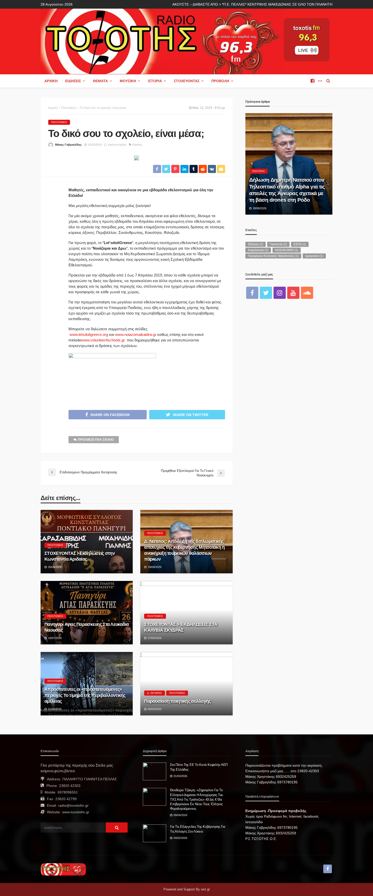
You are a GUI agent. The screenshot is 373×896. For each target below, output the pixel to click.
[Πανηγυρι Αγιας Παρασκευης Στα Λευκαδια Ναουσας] (87, 612)
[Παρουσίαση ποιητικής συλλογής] (186, 683)
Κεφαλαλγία (258, 250)
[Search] (328, 81)
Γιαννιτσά (278, 244)
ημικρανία (314, 256)
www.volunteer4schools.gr (103, 340)
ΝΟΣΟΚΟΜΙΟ (286, 250)
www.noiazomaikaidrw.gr (135, 334)
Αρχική (51, 81)
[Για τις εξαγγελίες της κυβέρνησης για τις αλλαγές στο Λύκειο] (154, 833)
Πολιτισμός (59, 122)
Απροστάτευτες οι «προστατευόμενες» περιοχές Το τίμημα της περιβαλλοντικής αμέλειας (85, 695)
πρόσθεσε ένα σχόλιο (96, 439)
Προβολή (220, 81)
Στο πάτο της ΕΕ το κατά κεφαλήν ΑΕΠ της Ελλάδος (199, 767)
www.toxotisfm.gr (75, 812)
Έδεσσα (255, 244)
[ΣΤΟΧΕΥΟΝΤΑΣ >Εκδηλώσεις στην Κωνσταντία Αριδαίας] (87, 541)
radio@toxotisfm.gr (73, 805)
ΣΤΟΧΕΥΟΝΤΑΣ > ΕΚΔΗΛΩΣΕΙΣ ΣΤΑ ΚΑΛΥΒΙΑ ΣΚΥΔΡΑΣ (180, 627)
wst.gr (205, 889)
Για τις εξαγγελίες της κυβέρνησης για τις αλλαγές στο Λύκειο (197, 829)
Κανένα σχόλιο (117, 144)
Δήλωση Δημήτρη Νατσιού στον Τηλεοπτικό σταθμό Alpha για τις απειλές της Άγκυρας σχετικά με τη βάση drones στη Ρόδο (287, 190)
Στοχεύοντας (186, 81)
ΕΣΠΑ (300, 244)
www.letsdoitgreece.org (89, 334)
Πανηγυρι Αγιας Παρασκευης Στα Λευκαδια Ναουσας (86, 627)
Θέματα (100, 81)
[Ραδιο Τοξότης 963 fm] (162, 41)
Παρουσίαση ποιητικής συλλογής (177, 701)
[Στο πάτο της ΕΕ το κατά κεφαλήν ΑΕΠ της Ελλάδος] (154, 771)
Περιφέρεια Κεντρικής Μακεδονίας (273, 256)
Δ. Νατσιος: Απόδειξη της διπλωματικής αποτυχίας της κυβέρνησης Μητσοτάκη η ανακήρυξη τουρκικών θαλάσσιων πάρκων (184, 550)
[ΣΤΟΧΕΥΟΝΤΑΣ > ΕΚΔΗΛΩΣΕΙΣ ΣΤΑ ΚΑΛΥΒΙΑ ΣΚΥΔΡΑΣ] (186, 612)
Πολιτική (258, 171)
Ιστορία (155, 81)
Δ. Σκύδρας (154, 693)
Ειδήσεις (73, 81)
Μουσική (128, 81)
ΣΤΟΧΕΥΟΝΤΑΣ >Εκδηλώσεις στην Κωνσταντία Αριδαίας (79, 556)
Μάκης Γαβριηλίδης (68, 144)
